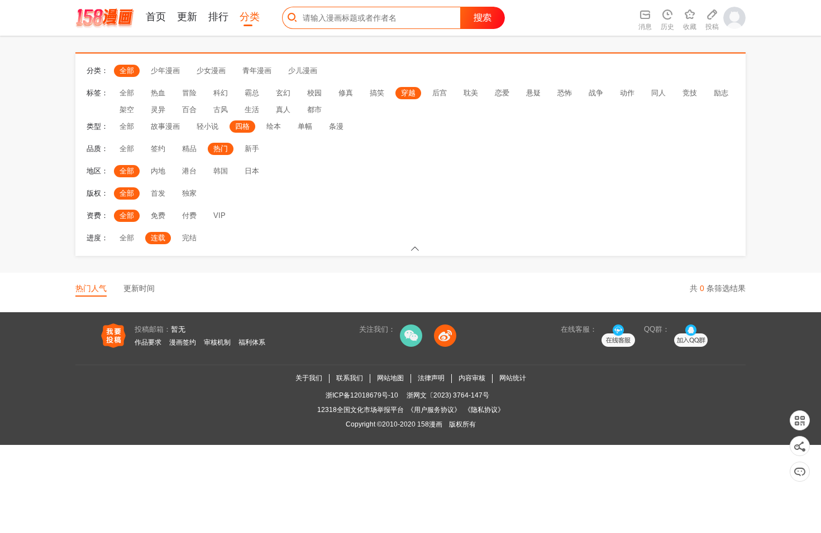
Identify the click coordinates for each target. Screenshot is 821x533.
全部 (127, 70)
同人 (658, 93)
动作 (627, 93)
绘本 (273, 126)
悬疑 (533, 93)
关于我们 (308, 378)
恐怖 (564, 93)
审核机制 (217, 342)
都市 (314, 109)
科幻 (220, 93)
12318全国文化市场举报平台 (360, 410)
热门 (220, 148)
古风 (220, 109)
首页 (156, 16)
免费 (158, 215)
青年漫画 (256, 70)
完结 (189, 238)
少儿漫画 (302, 70)
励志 (721, 93)
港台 (189, 171)
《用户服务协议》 (434, 410)
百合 (189, 109)
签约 (158, 148)
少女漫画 (211, 70)
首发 (158, 193)
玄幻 (283, 93)
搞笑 (377, 93)
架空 (127, 109)
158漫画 (429, 424)
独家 (189, 193)
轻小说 (207, 126)
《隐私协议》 (484, 410)
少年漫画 (165, 70)
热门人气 (91, 288)
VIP (219, 215)
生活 (252, 109)
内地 (158, 171)
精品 (189, 148)
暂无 (178, 329)
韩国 (220, 171)
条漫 (336, 126)
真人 (283, 109)
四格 (242, 126)
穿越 (408, 93)
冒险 (189, 93)
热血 (158, 93)
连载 (158, 238)
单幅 (305, 126)
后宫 (439, 93)
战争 (596, 93)
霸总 (252, 93)
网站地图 (390, 378)
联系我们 (349, 378)
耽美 (471, 93)
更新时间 (139, 288)
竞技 (689, 93)
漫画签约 (182, 342)
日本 (252, 171)
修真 (345, 93)
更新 (187, 16)
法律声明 (431, 378)
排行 (218, 16)
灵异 (158, 109)
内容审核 (472, 378)
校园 (314, 93)
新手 (252, 148)
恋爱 (502, 93)
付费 (189, 215)
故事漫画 (165, 126)
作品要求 (148, 342)
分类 (250, 16)
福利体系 (251, 342)
